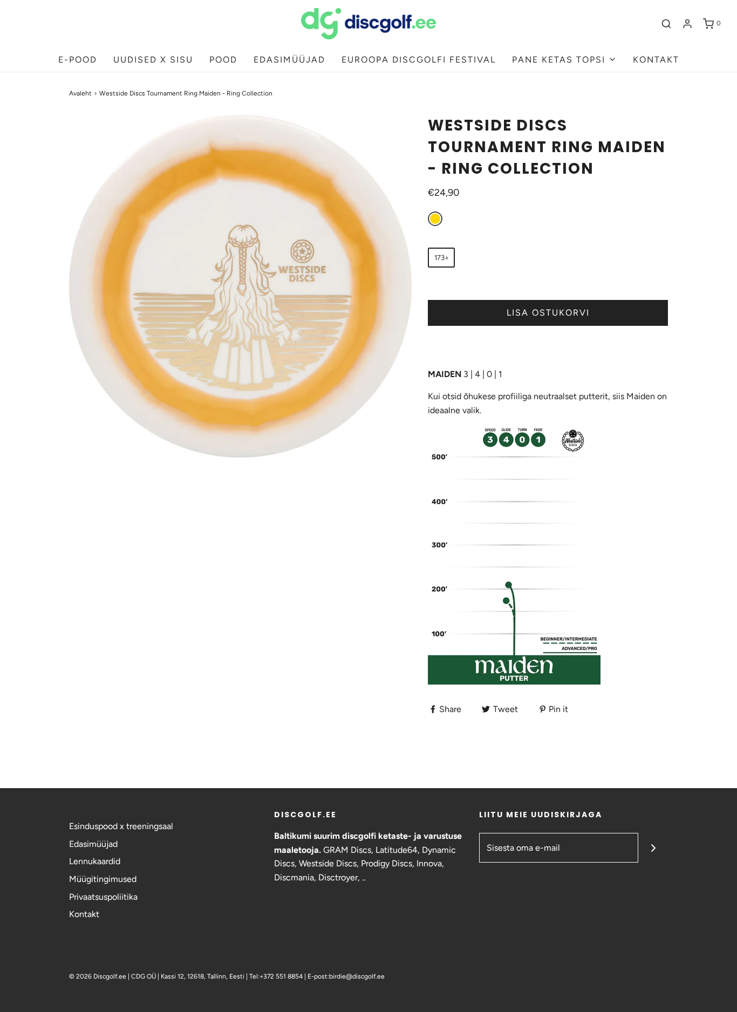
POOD (223, 59)
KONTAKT (656, 59)
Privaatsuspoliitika (103, 897)
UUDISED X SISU (153, 59)
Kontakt (84, 914)
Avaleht (80, 93)
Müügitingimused (103, 879)
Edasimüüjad (93, 844)
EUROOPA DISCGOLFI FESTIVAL (419, 59)
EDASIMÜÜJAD (289, 59)
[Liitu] (653, 848)
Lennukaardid (94, 861)
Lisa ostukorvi (548, 312)
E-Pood (77, 59)
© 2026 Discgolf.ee (98, 976)
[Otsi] (666, 23)
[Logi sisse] (687, 23)
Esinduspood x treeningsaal (121, 826)
